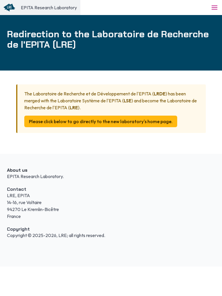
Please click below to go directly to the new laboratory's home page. (101, 121)
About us (17, 170)
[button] (214, 7)
